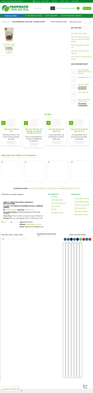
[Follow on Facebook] (80, 1)
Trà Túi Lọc (75, 188)
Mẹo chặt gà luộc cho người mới (80, 46)
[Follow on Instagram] (68, 239)
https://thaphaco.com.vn (33, 224)
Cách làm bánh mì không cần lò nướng (81, 58)
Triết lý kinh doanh (57, 200)
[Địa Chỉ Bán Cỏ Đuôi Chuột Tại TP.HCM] (9, 34)
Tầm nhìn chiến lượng (58, 203)
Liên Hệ (53, 209)
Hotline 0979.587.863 (11, 389)
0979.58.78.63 (29, 210)
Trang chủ (5, 22)
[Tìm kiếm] (52, 8)
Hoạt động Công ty (57, 213)
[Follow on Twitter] (83, 1)
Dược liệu (46, 188)
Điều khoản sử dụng (81, 214)
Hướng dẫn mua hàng (81, 198)
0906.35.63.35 (11, 210)
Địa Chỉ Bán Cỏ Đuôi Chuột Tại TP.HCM (9, 45)
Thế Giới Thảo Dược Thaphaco (71, 15)
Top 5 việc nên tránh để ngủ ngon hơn (80, 52)
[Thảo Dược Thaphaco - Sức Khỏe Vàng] (15, 8)
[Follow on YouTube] (89, 239)
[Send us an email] (85, 1)
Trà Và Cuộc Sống (51, 15)
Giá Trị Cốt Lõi (55, 206)
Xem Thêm (11, 142)
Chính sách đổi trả (80, 208)
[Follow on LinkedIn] (90, 1)
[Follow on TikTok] (82, 1)
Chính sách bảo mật (80, 211)
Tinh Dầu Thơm (56, 188)
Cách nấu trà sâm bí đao (79, 33)
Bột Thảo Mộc (66, 188)
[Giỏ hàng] (78, 8)
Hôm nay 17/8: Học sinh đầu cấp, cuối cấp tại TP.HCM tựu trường (80, 39)
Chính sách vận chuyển (82, 205)
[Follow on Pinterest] (89, 1)
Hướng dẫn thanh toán (81, 202)
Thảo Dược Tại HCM (35, 188)
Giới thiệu (54, 197)
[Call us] (87, 1)
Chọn (9, 52)
